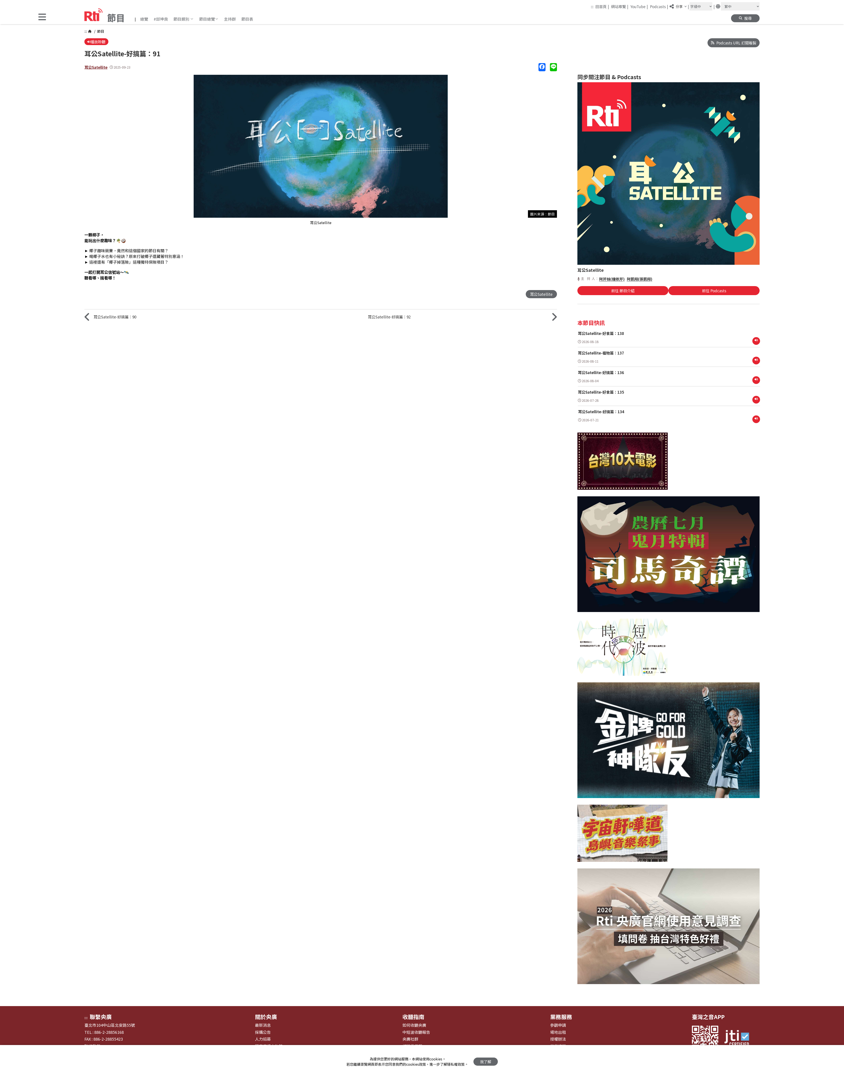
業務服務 (561, 1017)
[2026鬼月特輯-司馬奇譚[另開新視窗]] (668, 557)
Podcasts (659, 6)
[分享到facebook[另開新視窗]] (542, 67)
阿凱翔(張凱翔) (639, 279)
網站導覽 (619, 6)
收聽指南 (413, 1017)
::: (592, 6)
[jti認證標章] (739, 1038)
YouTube (639, 6)
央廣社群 (410, 1039)
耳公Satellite (95, 67)
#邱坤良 (161, 19)
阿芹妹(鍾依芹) (612, 279)
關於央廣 (266, 1017)
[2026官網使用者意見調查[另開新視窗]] (668, 929)
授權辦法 (558, 1039)
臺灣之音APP (708, 1017)
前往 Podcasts (714, 290)
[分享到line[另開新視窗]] (553, 67)
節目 (100, 31)
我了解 (485, 1061)
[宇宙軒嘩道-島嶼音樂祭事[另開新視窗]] (622, 836)
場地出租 (558, 1032)
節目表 (247, 19)
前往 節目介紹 (623, 290)
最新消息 (263, 1025)
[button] (42, 17)
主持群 (230, 19)
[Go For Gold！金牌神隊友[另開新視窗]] (668, 743)
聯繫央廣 (101, 1017)
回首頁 (602, 6)
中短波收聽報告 (416, 1032)
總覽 (144, 19)
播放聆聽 (98, 41)
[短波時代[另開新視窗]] (622, 650)
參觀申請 (558, 1025)
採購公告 (263, 1032)
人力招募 (263, 1039)
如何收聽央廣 (414, 1025)
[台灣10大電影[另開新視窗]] (622, 464)
